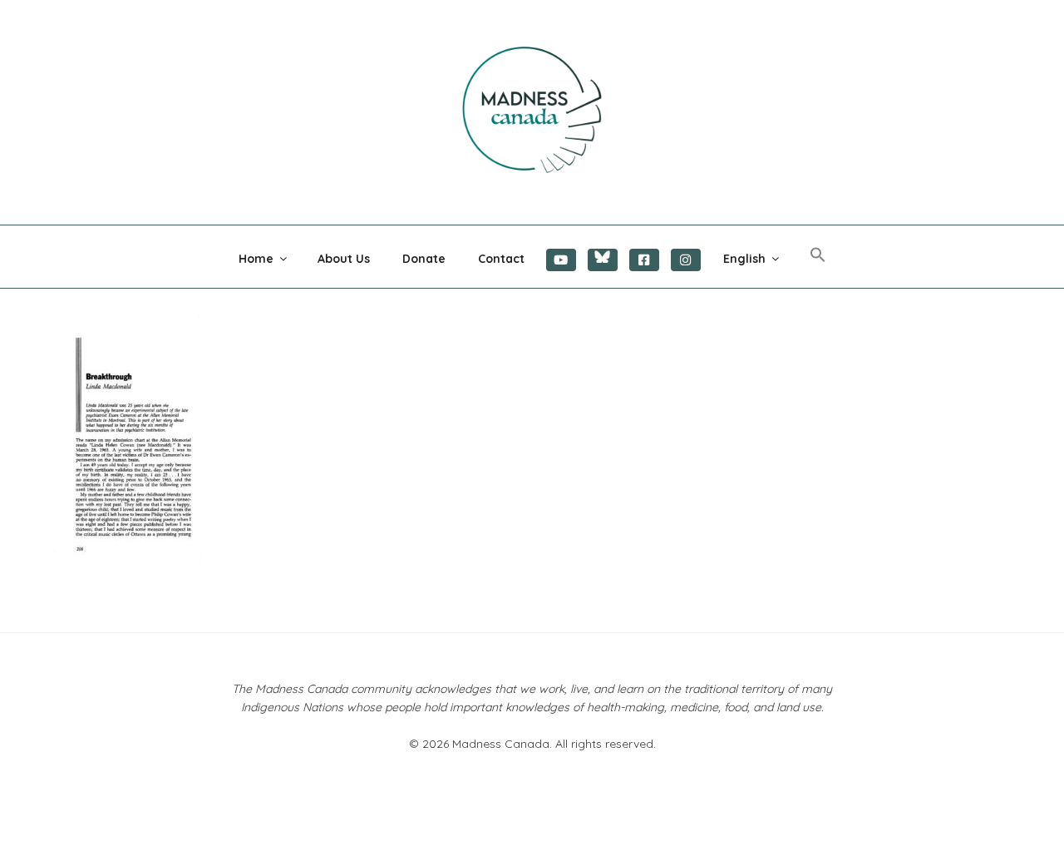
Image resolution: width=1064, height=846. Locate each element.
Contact (501, 258)
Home (256, 258)
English (744, 258)
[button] (817, 255)
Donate (424, 258)
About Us (344, 258)
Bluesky (603, 260)
